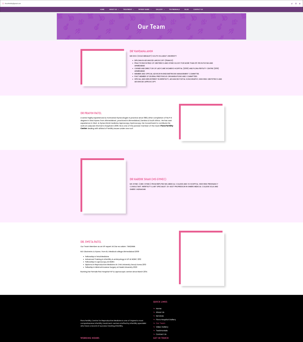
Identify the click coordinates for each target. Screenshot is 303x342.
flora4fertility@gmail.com (13, 3)
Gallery (159, 9)
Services (160, 316)
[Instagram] (296, 3)
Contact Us (198, 9)
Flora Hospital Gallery (166, 319)
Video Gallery (162, 327)
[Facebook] (292, 3)
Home (102, 9)
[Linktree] (300, 3)
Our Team (160, 323)
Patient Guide (143, 9)
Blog (187, 9)
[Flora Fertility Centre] (151, 3)
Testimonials (174, 9)
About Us (113, 9)
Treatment (127, 9)
